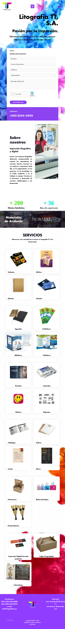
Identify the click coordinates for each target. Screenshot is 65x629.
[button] (25, 219)
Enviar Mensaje (18, 102)
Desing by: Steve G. (10, 620)
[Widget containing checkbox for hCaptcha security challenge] (22, 94)
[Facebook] (59, 6)
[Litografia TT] (7, 6)
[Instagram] (62, 6)
